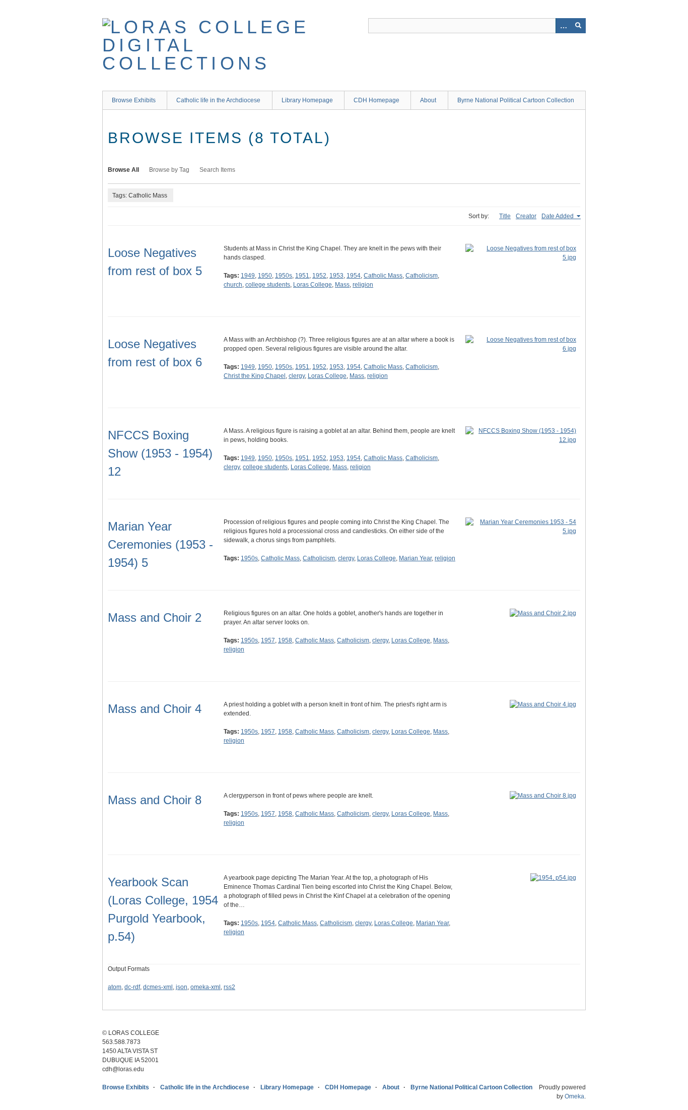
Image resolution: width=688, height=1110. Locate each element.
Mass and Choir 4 (154, 708)
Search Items (217, 169)
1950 (265, 275)
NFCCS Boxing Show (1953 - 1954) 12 (160, 453)
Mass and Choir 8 (154, 800)
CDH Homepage (376, 100)
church (233, 284)
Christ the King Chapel (255, 375)
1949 (248, 275)
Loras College (312, 284)
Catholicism (421, 275)
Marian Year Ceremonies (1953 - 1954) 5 (160, 544)
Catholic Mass (383, 275)
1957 (268, 640)
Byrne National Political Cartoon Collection (515, 100)
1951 (302, 275)
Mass (342, 284)
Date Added (558, 216)
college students (267, 284)
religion (363, 284)
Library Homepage (307, 100)
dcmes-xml (158, 987)
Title (505, 216)
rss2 (229, 987)
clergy (297, 375)
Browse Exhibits (134, 100)
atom (114, 987)
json (181, 987)
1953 (336, 275)
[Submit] (578, 25)
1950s (283, 275)
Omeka (574, 1096)
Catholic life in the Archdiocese (218, 100)
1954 (354, 275)
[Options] (563, 25)
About (428, 100)
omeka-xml (205, 987)
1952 (319, 275)
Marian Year (415, 558)
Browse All (123, 169)
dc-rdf (132, 987)
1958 (285, 640)
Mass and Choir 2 (154, 617)
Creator (526, 216)
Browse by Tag (169, 169)
